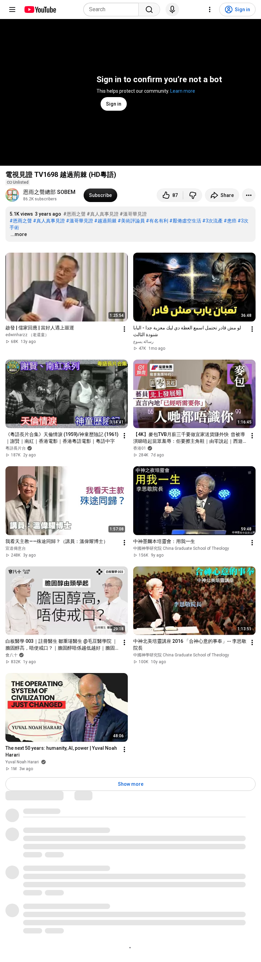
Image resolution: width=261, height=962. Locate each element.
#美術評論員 (131, 220)
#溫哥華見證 (133, 214)
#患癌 (230, 220)
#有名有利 (157, 220)
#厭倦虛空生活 (185, 220)
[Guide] (12, 9)
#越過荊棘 (105, 220)
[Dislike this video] (192, 195)
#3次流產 (212, 220)
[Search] (149, 9)
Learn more (182, 91)
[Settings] (210, 9)
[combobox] (113, 9)
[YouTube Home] (40, 9)
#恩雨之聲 (74, 214)
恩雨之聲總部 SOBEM (49, 192)
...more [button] (19, 234)
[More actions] (249, 195)
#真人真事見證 (103, 214)
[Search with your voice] (172, 9)
